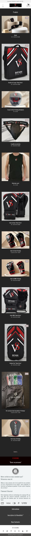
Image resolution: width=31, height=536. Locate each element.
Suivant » (16, 451)
